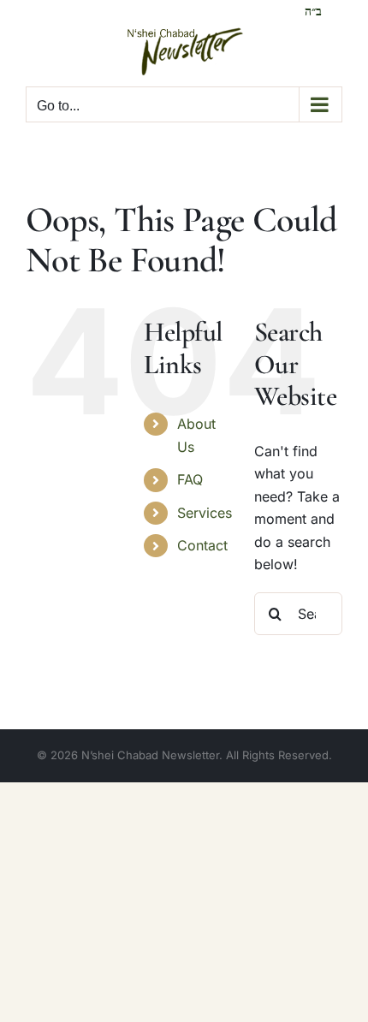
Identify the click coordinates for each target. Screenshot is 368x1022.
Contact (202, 545)
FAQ (190, 479)
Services (204, 512)
